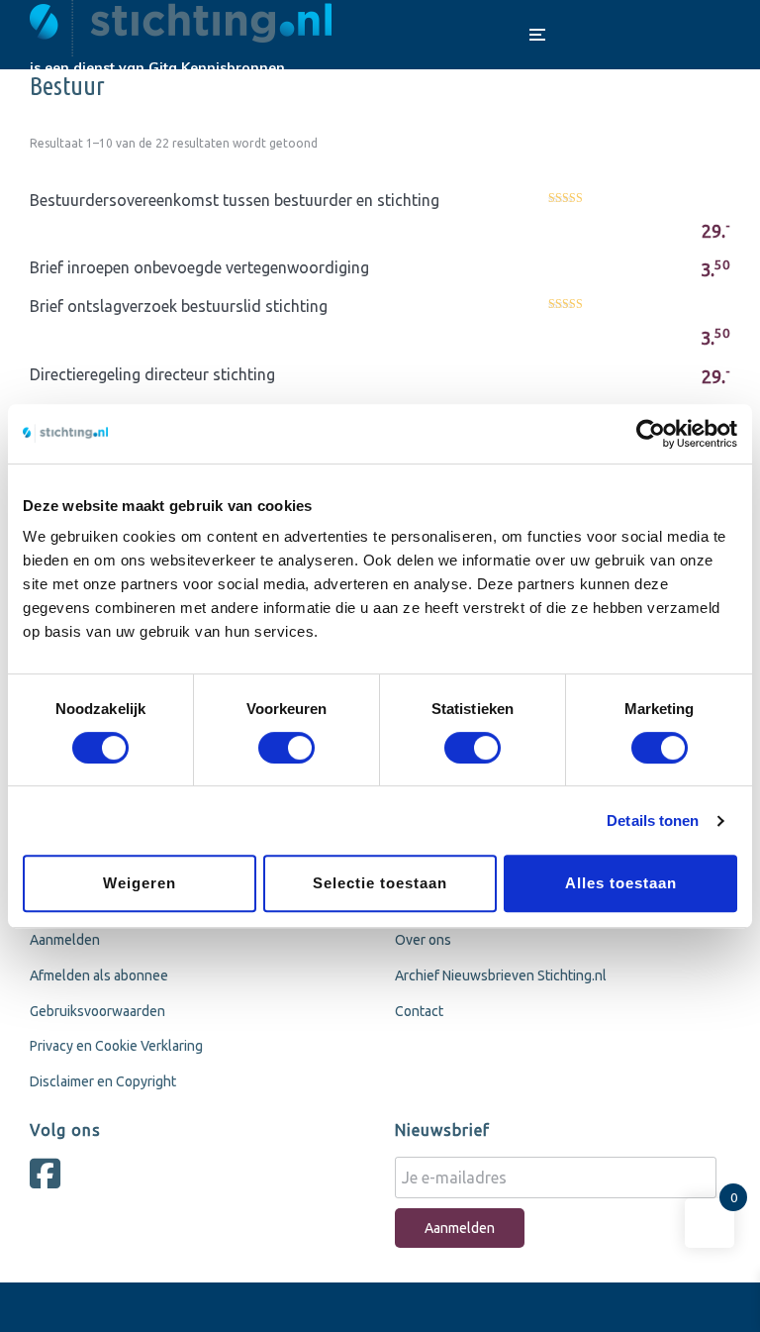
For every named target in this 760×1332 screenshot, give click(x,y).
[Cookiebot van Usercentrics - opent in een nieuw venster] (650, 434)
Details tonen (653, 820)
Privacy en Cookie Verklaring (116, 1046)
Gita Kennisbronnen (216, 67)
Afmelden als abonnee (99, 975)
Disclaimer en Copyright (103, 1081)
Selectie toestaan (380, 882)
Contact (419, 1011)
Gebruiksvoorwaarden (97, 1011)
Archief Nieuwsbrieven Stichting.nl (501, 975)
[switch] (286, 748)
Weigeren (139, 882)
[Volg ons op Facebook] (50, 1181)
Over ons (423, 940)
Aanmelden (65, 940)
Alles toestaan (621, 882)
